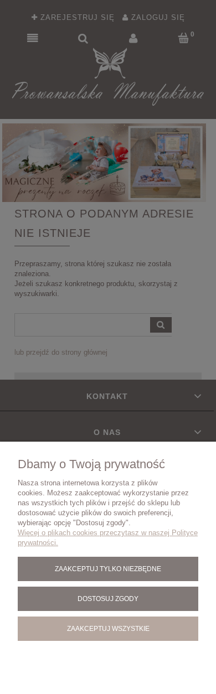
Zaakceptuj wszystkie (108, 628)
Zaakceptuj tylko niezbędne (108, 568)
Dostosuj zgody (108, 598)
